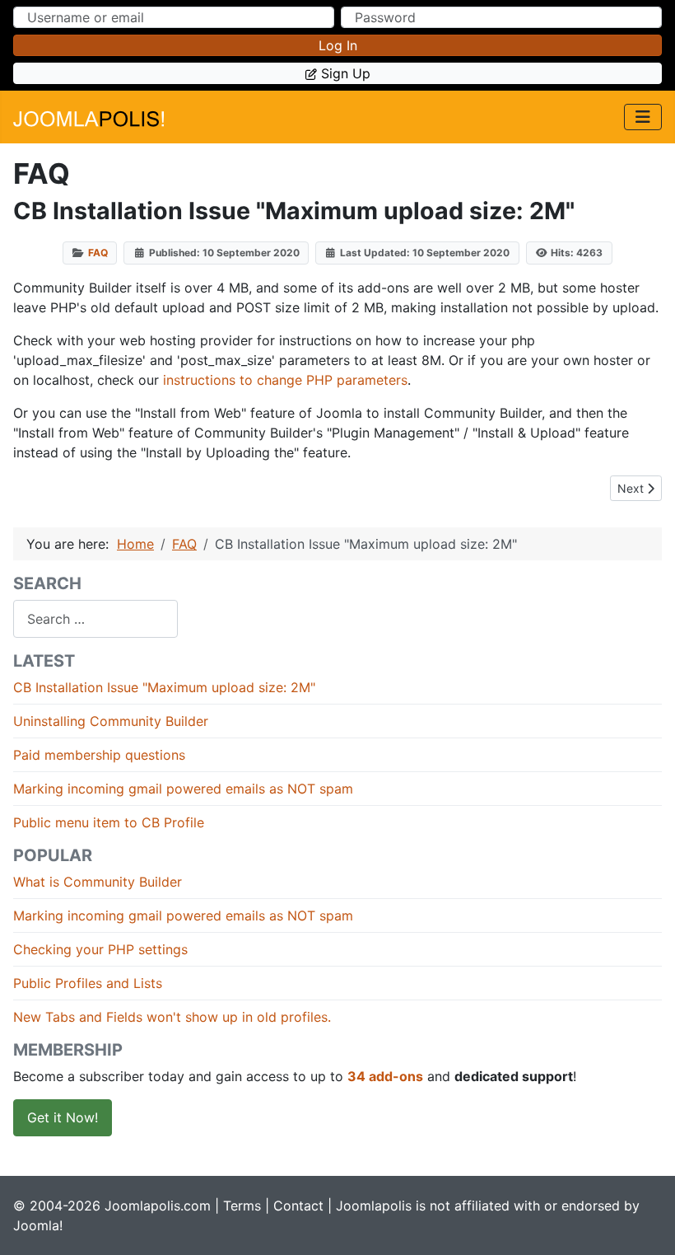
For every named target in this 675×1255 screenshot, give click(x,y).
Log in (338, 45)
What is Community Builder (97, 881)
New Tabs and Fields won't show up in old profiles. (172, 1017)
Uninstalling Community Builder (110, 721)
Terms (242, 1205)
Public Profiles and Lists (87, 983)
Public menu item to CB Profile (108, 822)
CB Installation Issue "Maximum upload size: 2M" (164, 687)
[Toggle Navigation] (643, 117)
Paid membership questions (99, 755)
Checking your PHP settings (100, 949)
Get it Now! (62, 1117)
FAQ (98, 252)
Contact (298, 1205)
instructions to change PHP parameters (285, 380)
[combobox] (95, 618)
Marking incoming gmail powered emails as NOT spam (183, 788)
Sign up (345, 73)
